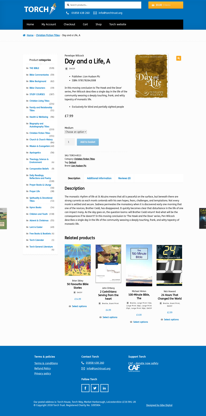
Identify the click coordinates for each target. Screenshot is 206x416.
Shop (99, 24)
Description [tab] (74, 178)
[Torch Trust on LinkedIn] (104, 388)
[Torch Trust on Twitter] (95, 388)
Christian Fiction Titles (48, 35)
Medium (69, 127)
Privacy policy (42, 373)
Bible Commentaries (39, 75)
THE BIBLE (34, 68)
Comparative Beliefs (39, 169)
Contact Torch (90, 356)
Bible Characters (37, 88)
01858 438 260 (80, 13)
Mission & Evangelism (40, 146)
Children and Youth (39, 214)
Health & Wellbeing (39, 117)
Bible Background (38, 81)
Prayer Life (35, 191)
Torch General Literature (41, 246)
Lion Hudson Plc (78, 166)
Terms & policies (44, 356)
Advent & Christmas (39, 220)
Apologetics (35, 152)
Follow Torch (89, 379)
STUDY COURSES (37, 94)
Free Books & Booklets (40, 233)
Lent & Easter (36, 227)
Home (30, 24)
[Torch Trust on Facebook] (85, 388)
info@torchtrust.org (110, 13)
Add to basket (87, 142)
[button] (178, 58)
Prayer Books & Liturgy (40, 185)
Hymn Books (35, 207)
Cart (85, 24)
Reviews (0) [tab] (124, 178)
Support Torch (137, 356)
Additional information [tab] (99, 178)
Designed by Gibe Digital (159, 405)
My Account (49, 24)
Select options (79, 306)
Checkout (69, 24)
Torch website (117, 24)
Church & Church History (41, 139)
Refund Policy (42, 368)
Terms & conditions (46, 363)
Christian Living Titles (39, 101)
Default (72, 162)
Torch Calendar (37, 240)
